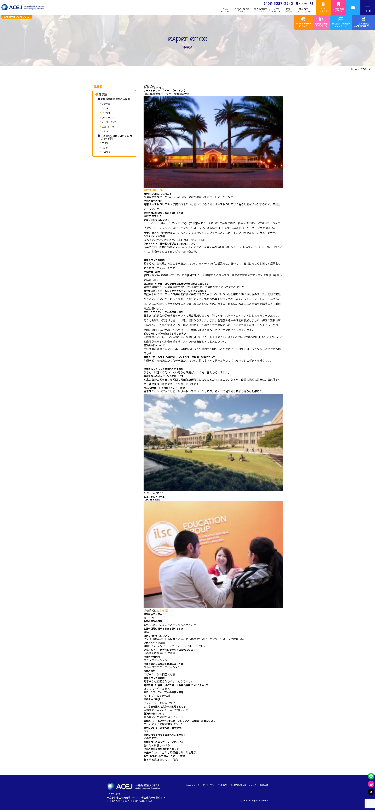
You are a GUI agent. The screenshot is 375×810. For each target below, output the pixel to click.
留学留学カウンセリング (17, 16)
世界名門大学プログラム (260, 10)
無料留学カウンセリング (303, 10)
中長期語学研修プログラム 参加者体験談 (116, 137)
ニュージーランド (110, 127)
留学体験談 (288, 10)
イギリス (106, 113)
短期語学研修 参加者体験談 (115, 99)
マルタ (105, 131)
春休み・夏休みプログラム (242, 10)
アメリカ (106, 104)
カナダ (105, 108)
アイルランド (108, 118)
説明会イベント (276, 10)
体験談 (103, 94)
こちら (161, 610)
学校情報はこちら (154, 190)
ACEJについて (225, 10)
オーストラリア (109, 122)
